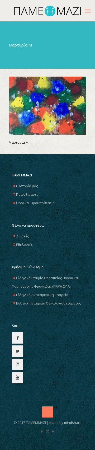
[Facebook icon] (42, 431)
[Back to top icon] (47, 412)
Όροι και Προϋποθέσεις (35, 202)
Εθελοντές (24, 244)
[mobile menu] (87, 10)
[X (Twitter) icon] (48, 431)
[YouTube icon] (53, 431)
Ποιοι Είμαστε (27, 194)
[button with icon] (17, 338)
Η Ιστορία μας (27, 186)
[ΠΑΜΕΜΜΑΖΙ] (47, 10)
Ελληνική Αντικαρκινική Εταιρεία (42, 294)
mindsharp (73, 422)
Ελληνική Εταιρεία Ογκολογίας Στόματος (48, 303)
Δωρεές (22, 236)
